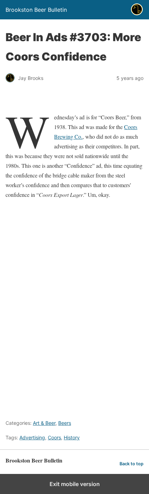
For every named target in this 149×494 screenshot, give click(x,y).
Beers (64, 423)
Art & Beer (44, 423)
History (72, 437)
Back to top (131, 463)
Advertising (32, 437)
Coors (54, 437)
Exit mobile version (75, 484)
